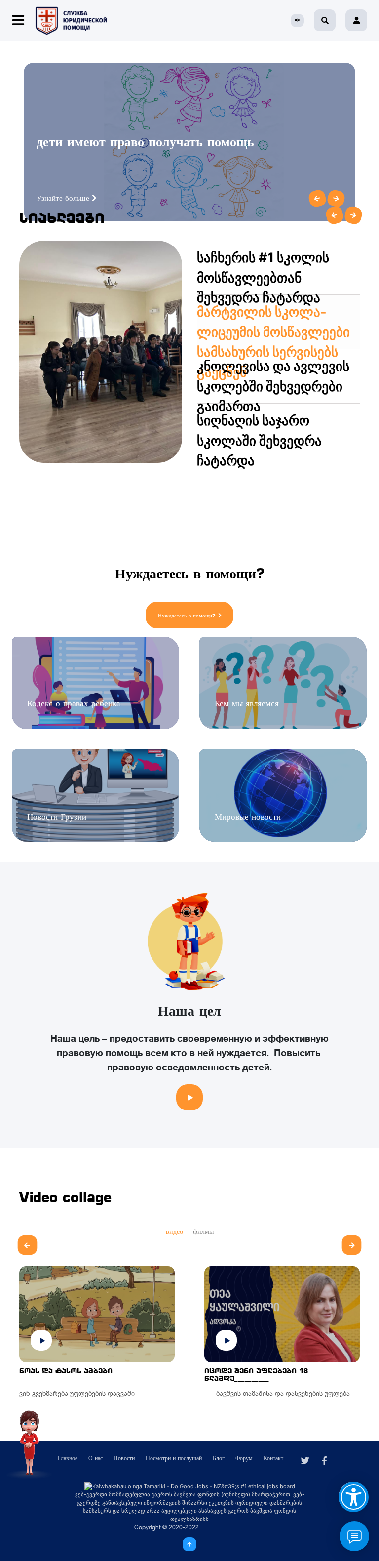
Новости (124, 1458)
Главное (67, 1458)
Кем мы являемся (247, 703)
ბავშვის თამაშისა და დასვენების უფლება (278, 1393)
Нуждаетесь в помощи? (187, 615)
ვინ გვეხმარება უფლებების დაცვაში (77, 1393)
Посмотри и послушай (174, 1458)
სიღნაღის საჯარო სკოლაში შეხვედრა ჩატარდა (259, 440)
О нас (95, 1458)
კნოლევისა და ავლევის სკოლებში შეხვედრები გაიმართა (273, 386)
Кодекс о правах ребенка (73, 703)
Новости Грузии (56, 816)
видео (174, 1231)
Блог (219, 1458)
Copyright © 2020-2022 (166, 1527)
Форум (244, 1458)
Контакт (273, 1458)
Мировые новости (248, 816)
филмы (203, 1231)
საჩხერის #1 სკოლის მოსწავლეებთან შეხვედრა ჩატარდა (263, 277)
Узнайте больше (64, 198)
